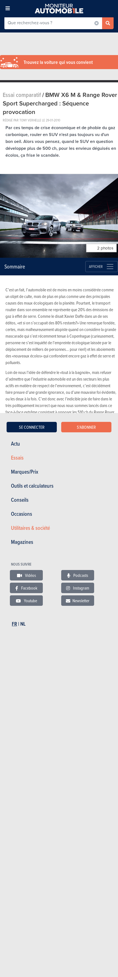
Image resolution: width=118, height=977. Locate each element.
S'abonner (86, 427)
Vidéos (30, 575)
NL (23, 624)
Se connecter (31, 427)
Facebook (28, 588)
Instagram (80, 588)
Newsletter (80, 601)
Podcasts (80, 575)
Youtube (30, 601)
